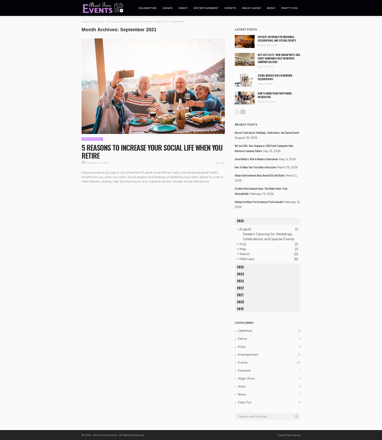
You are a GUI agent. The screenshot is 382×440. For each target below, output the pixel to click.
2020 (240, 302)
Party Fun (289, 8)
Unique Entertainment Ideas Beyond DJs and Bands (260, 175)
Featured (269, 370)
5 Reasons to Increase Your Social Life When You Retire (152, 151)
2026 (240, 221)
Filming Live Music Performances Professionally (259, 202)
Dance (167, 8)
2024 (240, 274)
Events (230, 8)
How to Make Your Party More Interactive (275, 95)
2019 (240, 308)
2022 (240, 288)
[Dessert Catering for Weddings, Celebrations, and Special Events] (245, 41)
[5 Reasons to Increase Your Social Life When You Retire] (153, 86)
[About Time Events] (104, 8)
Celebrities (147, 8)
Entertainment (206, 8)
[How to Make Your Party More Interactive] (245, 98)
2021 (240, 295)
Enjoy (183, 8)
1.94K (222, 162)
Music (271, 8)
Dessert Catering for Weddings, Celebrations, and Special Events (277, 38)
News (269, 394)
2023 (240, 281)
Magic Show (251, 8)
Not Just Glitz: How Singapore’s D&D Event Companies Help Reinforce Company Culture (279, 58)
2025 (240, 267)
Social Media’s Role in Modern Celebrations (275, 77)
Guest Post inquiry (288, 435)
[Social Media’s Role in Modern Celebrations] (245, 80)
